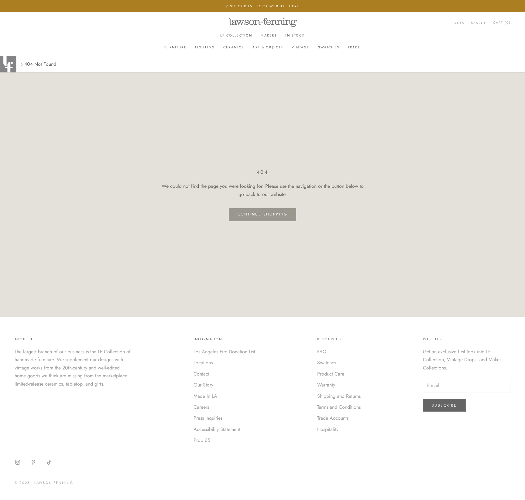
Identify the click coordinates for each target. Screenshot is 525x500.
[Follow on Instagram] (18, 462)
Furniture (175, 47)
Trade (354, 47)
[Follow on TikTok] (49, 462)
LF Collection (236, 35)
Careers (201, 407)
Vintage (300, 47)
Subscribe (444, 405)
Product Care (330, 373)
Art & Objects (267, 47)
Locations (203, 362)
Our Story (203, 384)
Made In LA (205, 396)
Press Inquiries (208, 417)
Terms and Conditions (339, 407)
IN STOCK (294, 35)
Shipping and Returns (339, 396)
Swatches (328, 47)
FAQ (322, 351)
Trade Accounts (332, 417)
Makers (269, 35)
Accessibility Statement (217, 429)
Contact (201, 373)
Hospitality (327, 429)
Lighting (205, 47)
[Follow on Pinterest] (33, 462)
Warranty (326, 384)
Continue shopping (262, 214)
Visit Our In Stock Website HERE (262, 6)
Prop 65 (202, 440)
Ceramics (233, 47)
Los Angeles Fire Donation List (224, 351)
